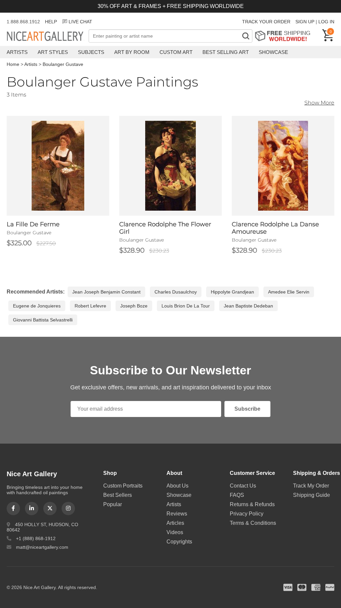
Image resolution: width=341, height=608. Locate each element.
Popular (112, 504)
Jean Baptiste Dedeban (248, 305)
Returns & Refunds (252, 504)
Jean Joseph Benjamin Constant (106, 292)
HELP (51, 21)
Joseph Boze (134, 305)
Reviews (177, 513)
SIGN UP (304, 21)
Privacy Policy (246, 513)
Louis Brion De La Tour (186, 305)
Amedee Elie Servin (288, 292)
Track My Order (311, 486)
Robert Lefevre (90, 305)
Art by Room (132, 52)
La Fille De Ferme (33, 224)
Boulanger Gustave (63, 64)
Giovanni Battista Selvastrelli (43, 319)
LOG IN (326, 21)
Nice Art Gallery (48, 36)
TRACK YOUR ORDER (266, 21)
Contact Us (243, 486)
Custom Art (176, 52)
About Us (177, 486)
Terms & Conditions (253, 523)
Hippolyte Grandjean (232, 292)
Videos (175, 532)
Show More (319, 103)
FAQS (237, 495)
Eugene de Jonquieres (37, 305)
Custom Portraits (123, 486)
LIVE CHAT (80, 21)
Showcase (273, 52)
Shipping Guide (311, 495)
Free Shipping (285, 35)
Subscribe (247, 409)
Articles (175, 523)
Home (13, 64)
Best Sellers (117, 495)
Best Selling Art (225, 52)
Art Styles (53, 52)
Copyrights (179, 541)
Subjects (91, 52)
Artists (17, 52)
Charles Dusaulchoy (176, 292)
